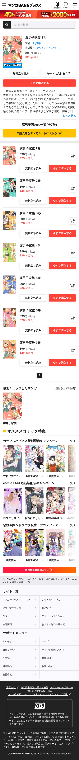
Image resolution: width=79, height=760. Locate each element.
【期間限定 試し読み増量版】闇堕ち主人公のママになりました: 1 (34, 476)
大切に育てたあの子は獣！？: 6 (12, 476)
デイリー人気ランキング (54, 616)
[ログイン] (66, 5)
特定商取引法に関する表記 (34, 687)
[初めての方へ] (57, 5)
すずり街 (36, 43)
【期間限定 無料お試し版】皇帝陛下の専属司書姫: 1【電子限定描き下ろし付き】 (34, 560)
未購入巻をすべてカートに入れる (37, 133)
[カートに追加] (72, 156)
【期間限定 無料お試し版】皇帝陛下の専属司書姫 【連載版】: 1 (55, 560)
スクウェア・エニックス (47, 47)
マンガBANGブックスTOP (16, 599)
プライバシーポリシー (61, 687)
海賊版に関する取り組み (39, 690)
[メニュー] (4, 5)
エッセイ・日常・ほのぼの (41, 578)
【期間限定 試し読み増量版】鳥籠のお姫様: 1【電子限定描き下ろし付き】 (55, 476)
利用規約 (7, 666)
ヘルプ (45, 641)
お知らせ (7, 641)
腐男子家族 (9, 423)
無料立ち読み (21, 73)
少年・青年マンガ (51, 599)
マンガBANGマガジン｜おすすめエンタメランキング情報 (38, 694)
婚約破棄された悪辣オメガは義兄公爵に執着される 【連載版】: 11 (55, 518)
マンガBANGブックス (13, 578)
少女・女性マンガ (11, 607)
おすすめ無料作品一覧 (53, 624)
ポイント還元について (53, 649)
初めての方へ (9, 649)
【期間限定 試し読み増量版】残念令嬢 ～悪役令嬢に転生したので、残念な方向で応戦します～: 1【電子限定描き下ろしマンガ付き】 (12, 560)
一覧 (70, 440)
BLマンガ (7, 616)
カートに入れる (55, 73)
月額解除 (46, 657)
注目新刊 (7, 624)
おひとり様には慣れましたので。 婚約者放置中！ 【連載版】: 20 (12, 518)
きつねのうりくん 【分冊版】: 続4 (34, 518)
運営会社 (11, 687)
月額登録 (7, 657)
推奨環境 (7, 674)
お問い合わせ (49, 666)
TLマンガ (47, 607)
